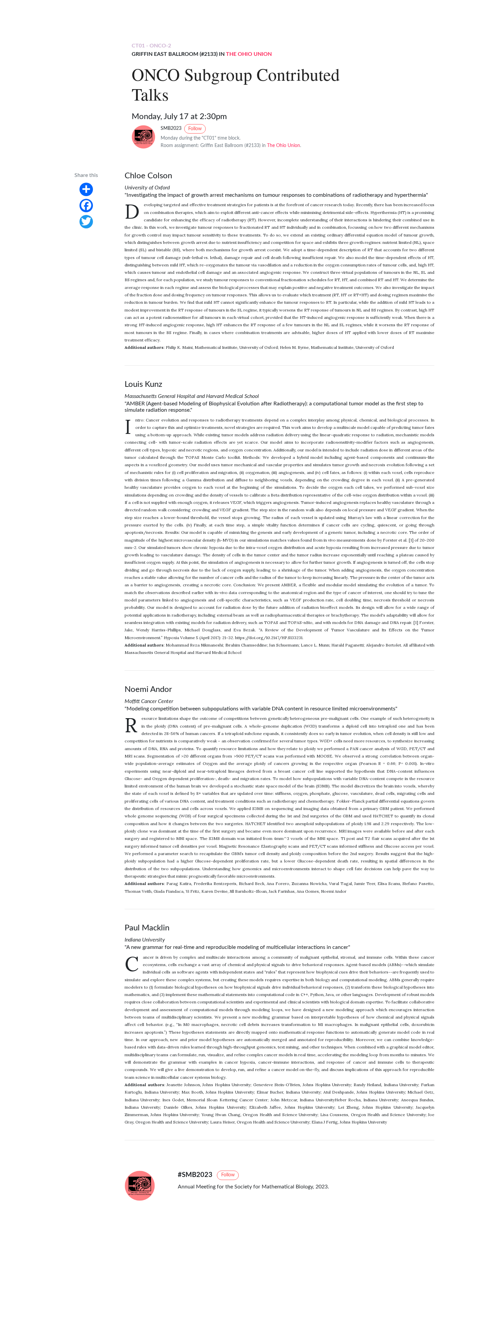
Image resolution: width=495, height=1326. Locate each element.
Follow (195, 128)
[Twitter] (86, 221)
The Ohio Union (249, 54)
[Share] (86, 189)
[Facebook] (86, 205)
